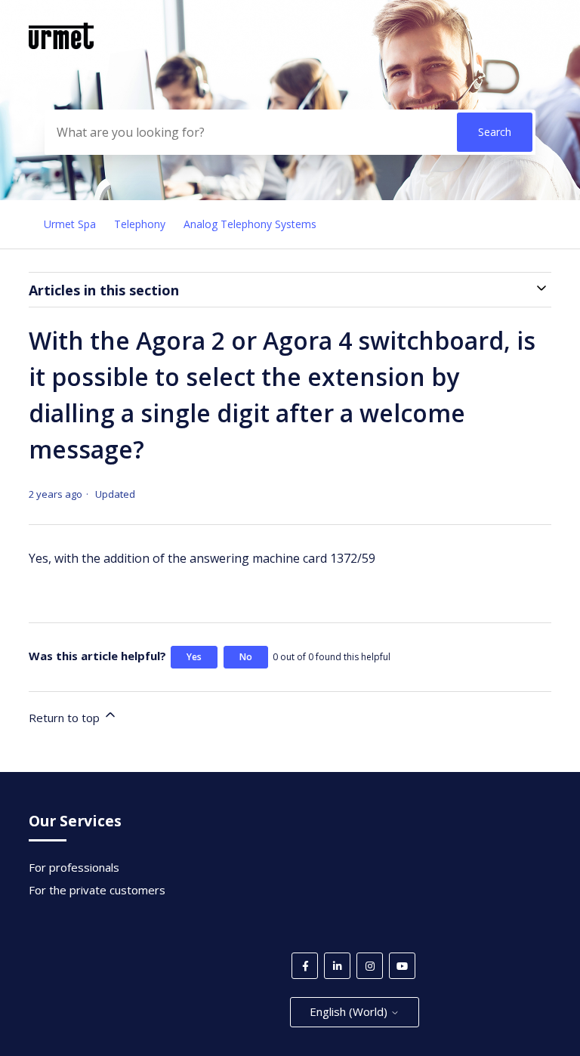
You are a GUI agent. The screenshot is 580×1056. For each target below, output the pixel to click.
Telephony (139, 224)
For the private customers (97, 889)
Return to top (66, 717)
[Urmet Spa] (61, 44)
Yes (194, 656)
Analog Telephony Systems (250, 224)
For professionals (74, 867)
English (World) (350, 1011)
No (245, 656)
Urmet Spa (70, 224)
